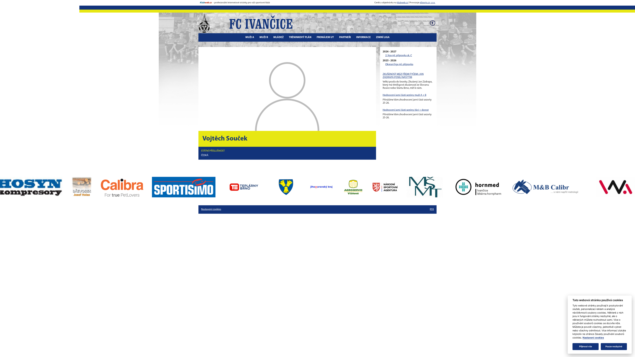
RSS (432, 209)
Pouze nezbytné (613, 346)
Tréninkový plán (300, 37)
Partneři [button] (345, 37)
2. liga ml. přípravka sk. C (398, 55)
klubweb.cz (402, 2)
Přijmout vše (585, 346)
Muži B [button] (263, 37)
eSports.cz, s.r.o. (427, 2)
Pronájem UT (325, 37)
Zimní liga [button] (383, 37)
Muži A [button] (249, 37)
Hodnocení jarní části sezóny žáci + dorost (406, 110)
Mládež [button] (278, 37)
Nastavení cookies (211, 209)
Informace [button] (363, 37)
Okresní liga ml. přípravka (399, 64)
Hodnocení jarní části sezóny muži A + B (404, 95)
